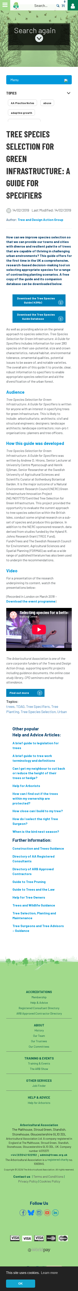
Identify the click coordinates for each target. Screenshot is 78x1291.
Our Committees (39, 1046)
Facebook (23, 1212)
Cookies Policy (50, 1181)
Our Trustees (39, 1041)
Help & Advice (39, 1002)
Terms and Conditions (48, 1176)
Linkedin (55, 1212)
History (39, 1030)
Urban (62, 712)
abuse (47, 103)
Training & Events (39, 1063)
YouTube (47, 1212)
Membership (39, 997)
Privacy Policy (28, 1181)
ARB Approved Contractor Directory (39, 1013)
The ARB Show (39, 1069)
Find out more (19, 693)
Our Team (39, 1035)
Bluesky (31, 1212)
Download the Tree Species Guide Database (36, 316)
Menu (14, 80)
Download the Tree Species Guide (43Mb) (36, 300)
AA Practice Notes (22, 103)
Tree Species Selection (38, 712)
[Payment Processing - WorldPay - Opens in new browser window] (39, 1251)
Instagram (39, 1212)
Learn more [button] (49, 1273)
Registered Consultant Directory (39, 1008)
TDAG (20, 706)
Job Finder (39, 1085)
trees (10, 706)
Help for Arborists (39, 1102)
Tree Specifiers (38, 706)
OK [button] (20, 1283)
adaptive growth (21, 113)
